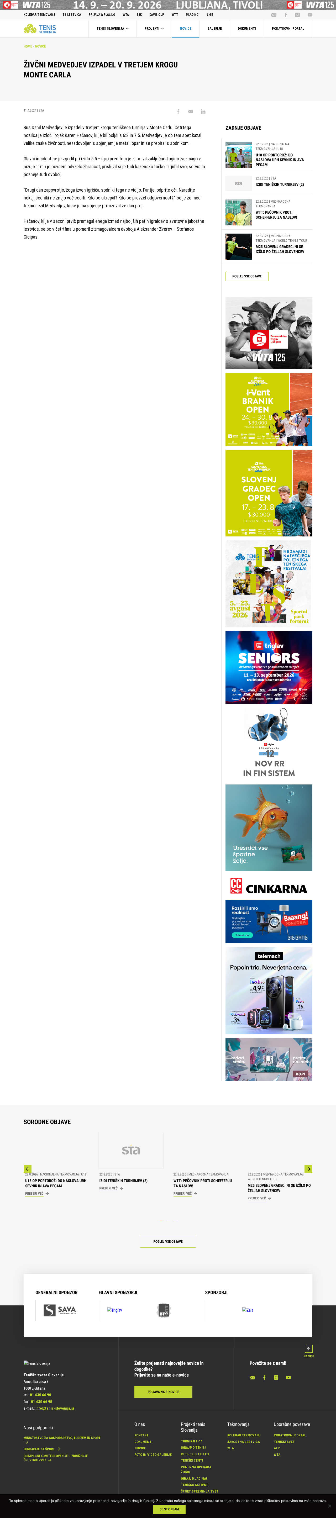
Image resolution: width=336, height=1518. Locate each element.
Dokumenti (143, 1442)
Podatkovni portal (290, 1435)
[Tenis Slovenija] (40, 28)
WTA (230, 1448)
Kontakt (141, 1435)
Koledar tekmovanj (244, 1435)
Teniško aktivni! (194, 1485)
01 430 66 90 (40, 1395)
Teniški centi (192, 1460)
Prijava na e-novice (163, 1392)
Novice (40, 47)
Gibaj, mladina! (194, 1478)
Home (28, 47)
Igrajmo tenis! (193, 1448)
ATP (277, 1448)
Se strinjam (169, 1509)
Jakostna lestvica (243, 1442)
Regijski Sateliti (195, 1454)
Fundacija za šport (39, 1449)
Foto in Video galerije (153, 1455)
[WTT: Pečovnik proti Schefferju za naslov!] (238, 212)
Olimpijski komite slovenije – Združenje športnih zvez (56, 1458)
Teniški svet (284, 1442)
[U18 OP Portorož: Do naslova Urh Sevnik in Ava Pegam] (238, 155)
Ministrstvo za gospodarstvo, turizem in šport (62, 1438)
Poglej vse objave (246, 276)
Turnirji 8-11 (192, 1441)
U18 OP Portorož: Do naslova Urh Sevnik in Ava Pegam (280, 160)
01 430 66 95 (41, 1401)
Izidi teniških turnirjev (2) (280, 184)
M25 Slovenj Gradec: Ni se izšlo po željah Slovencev (280, 249)
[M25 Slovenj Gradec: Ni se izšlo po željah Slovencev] (238, 247)
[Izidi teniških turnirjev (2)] (238, 183)
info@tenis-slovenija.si (54, 1408)
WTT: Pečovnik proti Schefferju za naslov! (276, 215)
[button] (28, 1169)
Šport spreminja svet (199, 1491)
